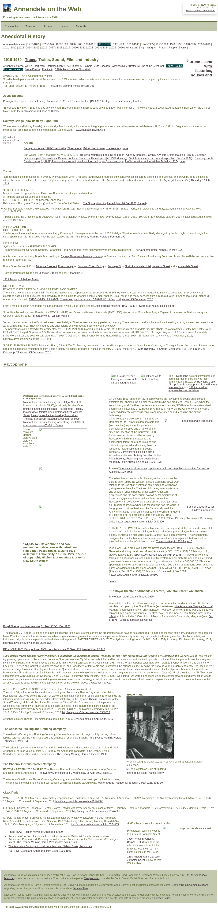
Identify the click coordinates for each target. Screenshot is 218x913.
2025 (113, 47)
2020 (75, 47)
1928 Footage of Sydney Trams (21, 279)
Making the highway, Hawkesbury (102, 148)
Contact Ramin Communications (190, 885)
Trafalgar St (114, 266)
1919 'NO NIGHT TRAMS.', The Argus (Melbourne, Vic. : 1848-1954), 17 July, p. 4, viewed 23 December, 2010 (91, 299)
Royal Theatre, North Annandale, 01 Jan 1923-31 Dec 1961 (36, 626)
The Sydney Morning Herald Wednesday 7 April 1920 (47, 842)
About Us (81, 26)
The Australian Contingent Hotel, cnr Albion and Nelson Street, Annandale (50, 846)
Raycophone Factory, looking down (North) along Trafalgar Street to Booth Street (53, 412)
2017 (52, 47)
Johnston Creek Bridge (91, 266)
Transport (31, 26)
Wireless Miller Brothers (125, 66)
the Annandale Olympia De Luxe (193, 606)
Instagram (151, 47)
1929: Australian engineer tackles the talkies (188, 389)
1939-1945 (133, 44)
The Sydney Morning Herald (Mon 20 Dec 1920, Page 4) (115, 203)
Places (163, 47)
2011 (6, 47)
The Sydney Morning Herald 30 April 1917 (72, 85)
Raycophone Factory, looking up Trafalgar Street (50, 402)
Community (11, 26)
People (173, 47)
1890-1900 (76, 44)
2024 (105, 47)
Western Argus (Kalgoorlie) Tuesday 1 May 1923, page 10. (130, 782)
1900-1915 (90, 44)
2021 (82, 47)
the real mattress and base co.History (38, 111)
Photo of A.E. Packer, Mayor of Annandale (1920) (36, 831)
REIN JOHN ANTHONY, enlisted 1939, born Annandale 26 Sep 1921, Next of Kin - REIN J (54, 649)
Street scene (74, 148)
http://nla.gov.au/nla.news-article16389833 (86, 712)
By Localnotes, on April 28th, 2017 (94, 719)
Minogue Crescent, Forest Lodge (54, 266)
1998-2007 (190, 44)
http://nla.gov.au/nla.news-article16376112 (27, 642)
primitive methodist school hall (40, 408)
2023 (98, 47)
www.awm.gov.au (101, 682)
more (125, 148)
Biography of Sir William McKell (51, 315)
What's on (131, 47)
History (64, 26)
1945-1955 (147, 44)
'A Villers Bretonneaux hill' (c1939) (175, 155)
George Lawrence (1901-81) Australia (45, 148)
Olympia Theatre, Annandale (95, 699)
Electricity (47, 69)
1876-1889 (62, 44)
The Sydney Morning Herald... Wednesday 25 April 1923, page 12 (75, 772)
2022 (90, 47)
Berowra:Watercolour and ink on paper (102, 155)
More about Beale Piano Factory (145, 772)
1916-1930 (105, 44)
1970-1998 (176, 44)
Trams (30, 59)
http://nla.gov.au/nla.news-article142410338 (158, 554)
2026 (121, 47)
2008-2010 (204, 44)
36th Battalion (102, 66)
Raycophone (181, 376)
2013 (21, 47)
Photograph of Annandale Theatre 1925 (131, 596)
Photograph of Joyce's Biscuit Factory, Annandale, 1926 (34, 101)
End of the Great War (152, 66)
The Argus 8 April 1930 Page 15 (174, 541)
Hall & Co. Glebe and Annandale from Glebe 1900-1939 (39, 851)
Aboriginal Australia (14, 44)
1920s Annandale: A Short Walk (73, 69)
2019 (67, 47)
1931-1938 (119, 44)
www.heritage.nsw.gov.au (90, 129)
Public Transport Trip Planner (200, 10)
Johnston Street (47, 273)
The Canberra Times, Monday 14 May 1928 (158, 250)
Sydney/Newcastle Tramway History (81, 256)
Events (183, 47)
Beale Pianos (32, 69)
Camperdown (91, 878)
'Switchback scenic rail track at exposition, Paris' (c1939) (160, 158)
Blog (141, 47)
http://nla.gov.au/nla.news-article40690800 (140, 521)
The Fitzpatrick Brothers (78, 66)
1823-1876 (47, 44)
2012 (13, 47)
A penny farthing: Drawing (140, 155)
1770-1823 (33, 44)
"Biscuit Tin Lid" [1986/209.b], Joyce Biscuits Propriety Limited (107, 101)
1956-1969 (162, 44)
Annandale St (75, 273)
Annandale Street (188, 266)
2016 (44, 47)
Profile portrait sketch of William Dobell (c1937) (151, 161)
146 (36, 544)
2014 (29, 47)
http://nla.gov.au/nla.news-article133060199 (133, 574)
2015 (36, 47)
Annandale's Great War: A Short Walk (24, 66)
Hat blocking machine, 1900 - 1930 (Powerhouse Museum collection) (135, 305)
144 (25, 544)
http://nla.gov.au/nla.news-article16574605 (79, 801)
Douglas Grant (55, 66)
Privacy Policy (162, 898)
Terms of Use (80, 888)
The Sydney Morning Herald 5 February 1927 (101, 236)
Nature (48, 26)
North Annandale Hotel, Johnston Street (147, 266)
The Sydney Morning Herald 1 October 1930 (82, 754)
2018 (59, 47)
